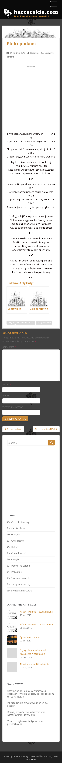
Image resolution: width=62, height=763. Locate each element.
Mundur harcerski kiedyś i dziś (35, 664)
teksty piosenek (44, 322)
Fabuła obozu (18, 528)
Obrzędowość (18, 553)
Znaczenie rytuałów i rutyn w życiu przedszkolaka (25, 722)
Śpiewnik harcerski (20, 578)
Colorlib (38, 756)
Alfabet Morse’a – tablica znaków (37, 624)
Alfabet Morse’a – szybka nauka (36, 611)
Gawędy (15, 534)
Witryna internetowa (12, 406)
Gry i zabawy (17, 540)
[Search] (51, 442)
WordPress (31, 759)
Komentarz (9, 346)
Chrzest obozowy (20, 522)
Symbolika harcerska (21, 590)
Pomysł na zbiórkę (20, 565)
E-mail (6, 395)
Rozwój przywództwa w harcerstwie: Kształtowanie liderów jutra (26, 713)
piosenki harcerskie (25, 322)
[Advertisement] (31, 99)
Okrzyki (15, 559)
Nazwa (6, 384)
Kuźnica (15, 546)
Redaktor (34, 52)
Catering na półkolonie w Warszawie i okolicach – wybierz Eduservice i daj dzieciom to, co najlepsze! (30, 693)
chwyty (11, 322)
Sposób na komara (30, 637)
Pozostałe (16, 571)
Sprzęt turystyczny (20, 584)
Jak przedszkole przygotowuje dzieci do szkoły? (27, 704)
